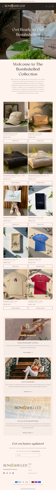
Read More (27, 391)
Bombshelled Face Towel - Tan (10, 259)
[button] (2, 6)
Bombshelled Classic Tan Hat (10, 133)
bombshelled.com (32, 473)
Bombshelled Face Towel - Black (36, 217)
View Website (27, 352)
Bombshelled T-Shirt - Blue (34, 259)
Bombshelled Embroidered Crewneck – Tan (38, 175)
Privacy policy (40, 484)
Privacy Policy (36, 451)
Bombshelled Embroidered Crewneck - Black (14, 175)
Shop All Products (28, 40)
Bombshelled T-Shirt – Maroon (35, 301)
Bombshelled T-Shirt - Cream (10, 301)
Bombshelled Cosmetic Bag (35, 133)
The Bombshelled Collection (22, 484)
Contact (30, 470)
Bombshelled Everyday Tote (10, 217)
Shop (29, 467)
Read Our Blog (27, 432)
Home (29, 463)
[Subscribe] (38, 455)
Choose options (15, 182)
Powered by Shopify (32, 484)
